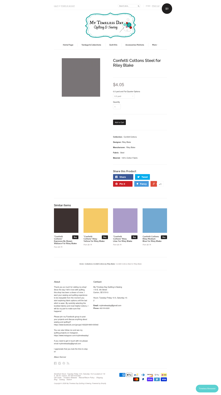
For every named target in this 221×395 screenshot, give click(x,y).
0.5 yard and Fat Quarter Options (126, 91)
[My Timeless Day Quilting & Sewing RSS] (68, 363)
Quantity (116, 102)
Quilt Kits (113, 45)
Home (81, 264)
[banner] (110, 25)
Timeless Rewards (70, 377)
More (154, 45)
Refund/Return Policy (87, 377)
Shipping (99, 377)
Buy (75, 237)
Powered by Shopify (99, 383)
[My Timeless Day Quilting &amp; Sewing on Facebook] (55, 363)
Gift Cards (58, 377)
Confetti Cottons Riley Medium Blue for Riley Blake (152, 238)
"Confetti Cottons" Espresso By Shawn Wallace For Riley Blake (65, 239)
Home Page (68, 45)
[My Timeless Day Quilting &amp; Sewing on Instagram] (59, 363)
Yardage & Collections (91, 45)
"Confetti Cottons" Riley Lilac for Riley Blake (122, 238)
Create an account (68, 6)
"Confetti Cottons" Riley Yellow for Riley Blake (94, 238)
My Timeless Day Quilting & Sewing (79, 383)
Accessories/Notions (134, 45)
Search (69, 379)
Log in (56, 6)
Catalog (62, 379)
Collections (89, 264)
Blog (55, 379)
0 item (148, 6)
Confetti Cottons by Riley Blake (104, 264)
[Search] (138, 6)
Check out (155, 6)
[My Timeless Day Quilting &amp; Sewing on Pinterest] (63, 363)
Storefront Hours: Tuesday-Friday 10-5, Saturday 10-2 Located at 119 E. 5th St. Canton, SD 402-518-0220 (79, 375)
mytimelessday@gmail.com (110, 305)
